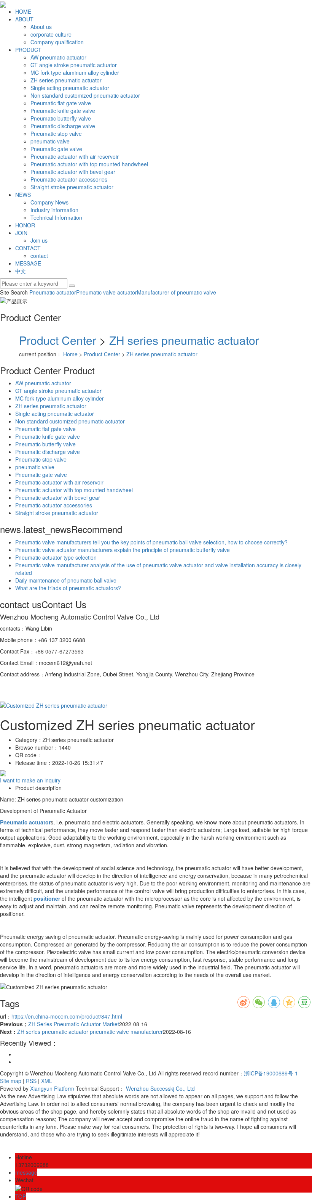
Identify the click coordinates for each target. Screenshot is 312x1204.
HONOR (25, 225)
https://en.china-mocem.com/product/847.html (66, 1016)
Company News (49, 202)
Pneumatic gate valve (56, 149)
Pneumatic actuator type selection (56, 557)
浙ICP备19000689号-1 (271, 1073)
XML (46, 1081)
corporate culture (51, 34)
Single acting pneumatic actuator (69, 88)
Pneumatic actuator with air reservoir (74, 156)
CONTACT (28, 248)
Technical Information (56, 217)
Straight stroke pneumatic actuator (71, 187)
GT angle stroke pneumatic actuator (73, 65)
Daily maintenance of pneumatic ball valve (65, 580)
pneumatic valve (50, 141)
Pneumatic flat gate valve (60, 103)
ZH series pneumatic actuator (66, 80)
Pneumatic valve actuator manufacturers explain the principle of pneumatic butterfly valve (122, 550)
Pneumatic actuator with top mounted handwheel (89, 164)
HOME (23, 11)
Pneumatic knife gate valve (62, 110)
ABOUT (24, 19)
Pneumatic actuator (52, 292)
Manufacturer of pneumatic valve (176, 292)
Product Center (57, 340)
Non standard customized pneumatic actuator (85, 95)
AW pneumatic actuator (58, 57)
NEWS (23, 194)
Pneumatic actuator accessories (68, 179)
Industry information (54, 210)
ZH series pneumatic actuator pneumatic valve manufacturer (90, 1031)
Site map (10, 1081)
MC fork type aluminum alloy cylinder (74, 72)
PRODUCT (28, 49)
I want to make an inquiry (30, 780)
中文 (20, 271)
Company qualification (57, 42)
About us (41, 27)
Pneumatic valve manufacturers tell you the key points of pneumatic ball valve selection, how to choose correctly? (151, 542)
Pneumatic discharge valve (62, 126)
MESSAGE (28, 263)
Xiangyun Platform (52, 1088)
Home (70, 354)
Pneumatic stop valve (56, 133)
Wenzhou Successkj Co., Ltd (160, 1088)
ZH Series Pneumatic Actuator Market (73, 1024)
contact (39, 255)
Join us (39, 240)
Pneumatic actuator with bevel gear (72, 171)
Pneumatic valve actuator (106, 292)
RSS (31, 1081)
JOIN (21, 233)
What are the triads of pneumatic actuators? (68, 588)
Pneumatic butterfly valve (60, 118)
